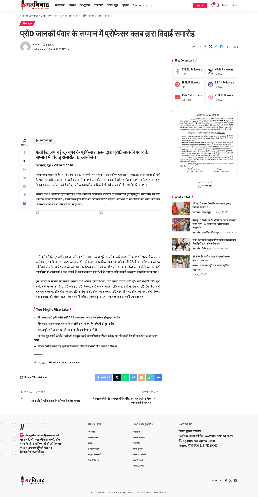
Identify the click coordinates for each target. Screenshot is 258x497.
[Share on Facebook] (205, 47)
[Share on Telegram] (24, 177)
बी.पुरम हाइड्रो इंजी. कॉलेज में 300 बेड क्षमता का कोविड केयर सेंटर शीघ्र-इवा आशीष (79, 317)
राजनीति (205, 232)
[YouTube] (235, 480)
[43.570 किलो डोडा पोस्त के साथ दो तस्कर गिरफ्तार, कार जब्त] (181, 261)
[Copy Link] (215, 47)
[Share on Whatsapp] (24, 169)
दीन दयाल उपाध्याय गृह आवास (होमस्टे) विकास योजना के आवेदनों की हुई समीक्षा (76, 323)
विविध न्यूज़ (27, 23)
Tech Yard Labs (159, 492)
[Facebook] (188, 71)
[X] (222, 71)
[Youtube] (188, 97)
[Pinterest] (188, 84)
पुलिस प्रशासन (215, 265)
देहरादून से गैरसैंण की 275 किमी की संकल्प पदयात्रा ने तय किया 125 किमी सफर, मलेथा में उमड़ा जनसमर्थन (214, 224)
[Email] (24, 186)
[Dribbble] (222, 97)
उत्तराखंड (196, 212)
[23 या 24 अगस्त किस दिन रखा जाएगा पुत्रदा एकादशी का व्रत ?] (181, 208)
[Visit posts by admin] (25, 46)
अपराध (195, 265)
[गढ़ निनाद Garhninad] (34, 5)
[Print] (221, 47)
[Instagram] (222, 84)
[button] (151, 5)
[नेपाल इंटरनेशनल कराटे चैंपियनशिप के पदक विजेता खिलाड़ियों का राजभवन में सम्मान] (181, 244)
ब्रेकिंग (226, 265)
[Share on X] (210, 47)
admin (35, 44)
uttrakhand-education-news (64, 362)
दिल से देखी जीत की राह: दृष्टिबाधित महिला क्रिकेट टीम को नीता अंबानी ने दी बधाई (77, 346)
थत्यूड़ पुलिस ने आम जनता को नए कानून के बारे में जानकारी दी (67, 329)
